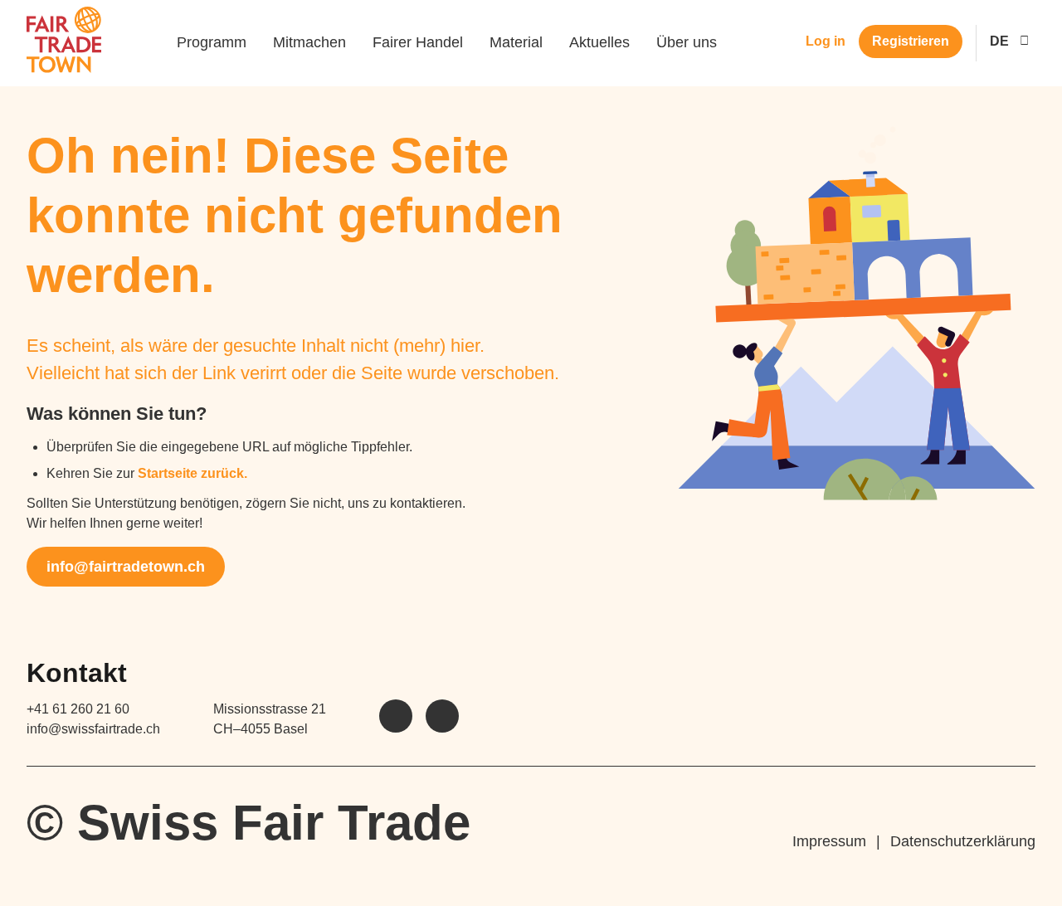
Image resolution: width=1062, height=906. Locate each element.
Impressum (829, 841)
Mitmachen (309, 42)
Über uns (686, 42)
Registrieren (910, 41)
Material (516, 42)
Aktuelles (599, 42)
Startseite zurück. (192, 473)
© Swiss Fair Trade (248, 822)
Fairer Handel (418, 42)
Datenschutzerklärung (962, 841)
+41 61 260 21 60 (78, 709)
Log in (825, 41)
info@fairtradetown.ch (125, 566)
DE (999, 41)
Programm (211, 42)
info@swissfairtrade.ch (93, 729)
